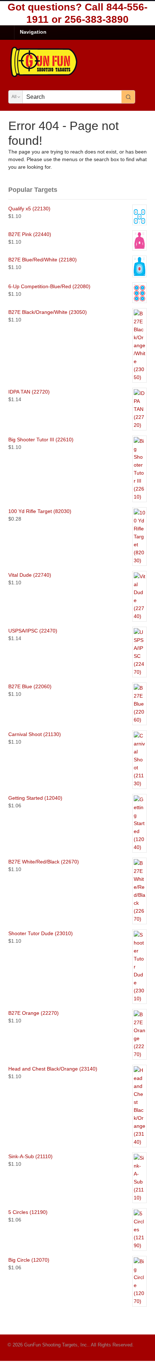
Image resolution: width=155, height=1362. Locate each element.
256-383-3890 (97, 19)
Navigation (33, 32)
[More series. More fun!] (44, 76)
